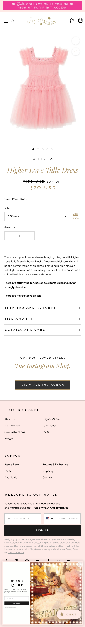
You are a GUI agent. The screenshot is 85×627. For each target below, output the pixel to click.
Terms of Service (16, 552)
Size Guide (75, 216)
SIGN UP (42, 530)
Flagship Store (51, 419)
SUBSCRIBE (16, 603)
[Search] (12, 21)
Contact (47, 477)
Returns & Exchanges (55, 464)
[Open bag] (80, 20)
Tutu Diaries (49, 425)
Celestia (42, 159)
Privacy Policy (72, 549)
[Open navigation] (6, 21)
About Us (9, 419)
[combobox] (50, 519)
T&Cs (45, 432)
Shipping (47, 471)
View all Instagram (42, 385)
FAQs (7, 471)
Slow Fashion (12, 425)
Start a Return (12, 464)
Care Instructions (14, 432)
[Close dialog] (80, 564)
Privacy (8, 438)
